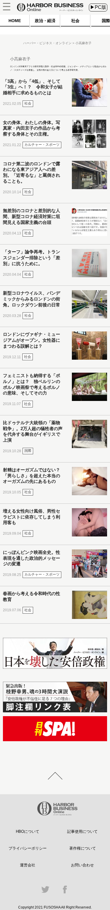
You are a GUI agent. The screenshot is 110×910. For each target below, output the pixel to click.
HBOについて (27, 831)
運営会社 (27, 865)
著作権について (82, 848)
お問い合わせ (82, 865)
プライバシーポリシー (28, 848)
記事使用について (82, 831)
